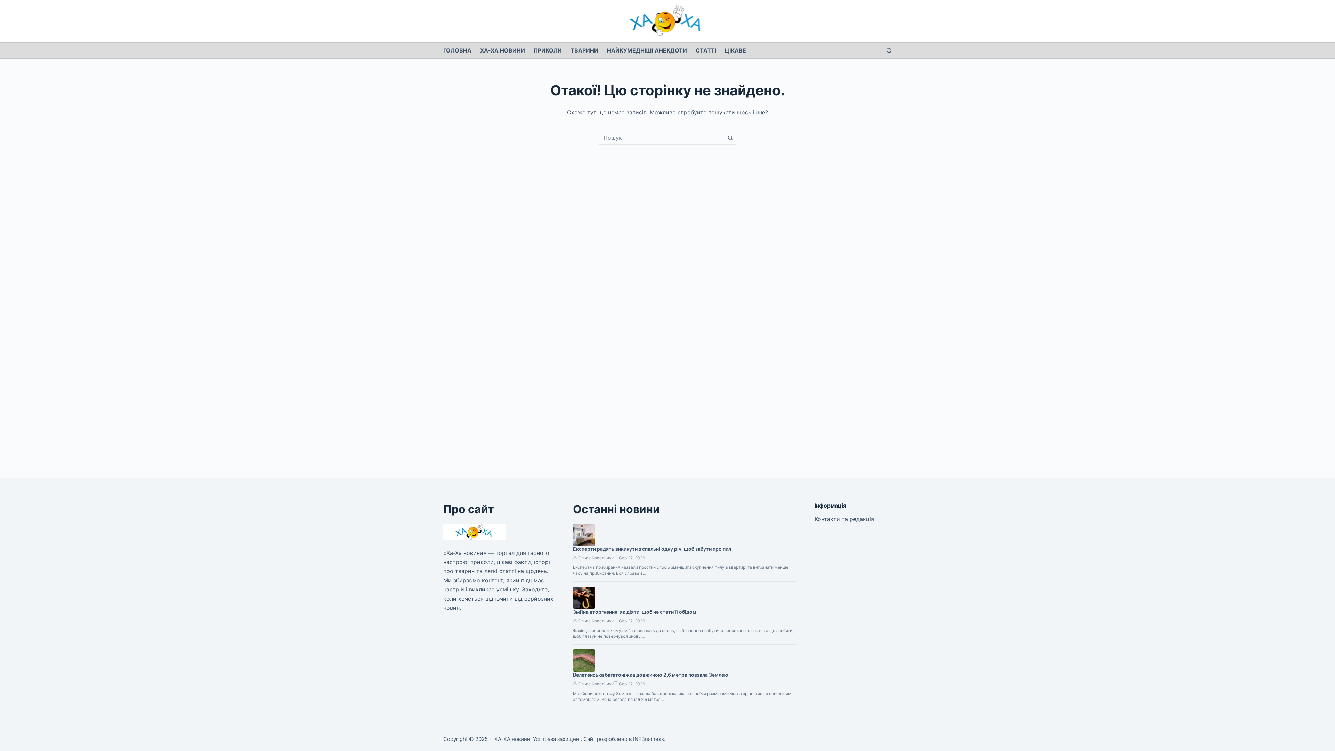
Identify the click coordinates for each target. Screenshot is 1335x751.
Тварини (584, 50)
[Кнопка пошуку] (730, 137)
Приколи (548, 50)
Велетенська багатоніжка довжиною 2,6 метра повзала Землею (650, 675)
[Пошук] (889, 50)
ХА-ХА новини (502, 50)
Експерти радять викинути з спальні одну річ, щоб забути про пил (652, 549)
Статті (706, 50)
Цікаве (735, 50)
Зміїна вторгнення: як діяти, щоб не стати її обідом (634, 612)
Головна (457, 50)
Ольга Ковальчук (596, 557)
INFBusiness (648, 739)
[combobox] (660, 138)
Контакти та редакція (844, 519)
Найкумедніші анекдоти (647, 50)
